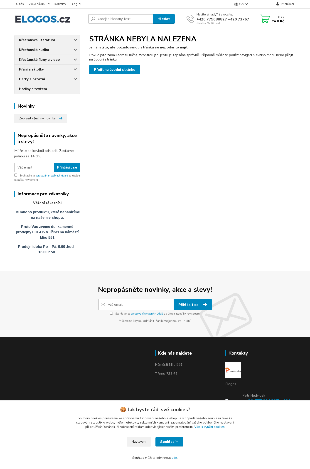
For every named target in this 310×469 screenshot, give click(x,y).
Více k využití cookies (209, 427)
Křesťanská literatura (37, 40)
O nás (20, 4)
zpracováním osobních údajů (51, 175)
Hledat (163, 18)
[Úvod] (49, 18)
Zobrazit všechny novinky (37, 118)
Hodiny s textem (33, 89)
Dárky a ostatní (32, 79)
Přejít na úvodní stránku (114, 69)
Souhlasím (169, 441)
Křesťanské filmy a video (39, 59)
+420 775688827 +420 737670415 (227, 19)
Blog (74, 4)
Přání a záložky (31, 69)
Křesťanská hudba (34, 50)
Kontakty (60, 4)
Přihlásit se (67, 167)
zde (174, 458)
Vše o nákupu (37, 4)
